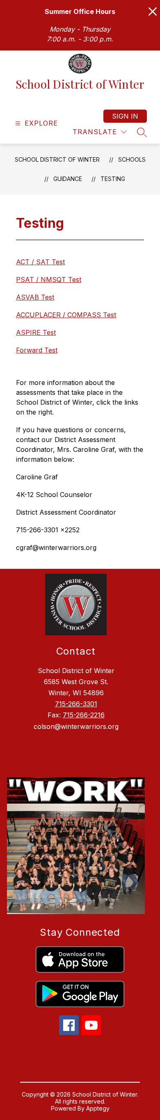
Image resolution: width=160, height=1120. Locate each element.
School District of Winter (57, 159)
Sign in (125, 116)
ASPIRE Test (36, 332)
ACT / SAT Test (40, 262)
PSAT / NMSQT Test (48, 279)
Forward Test (36, 350)
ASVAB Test (35, 297)
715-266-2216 (84, 715)
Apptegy (98, 1108)
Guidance (67, 178)
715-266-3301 (76, 704)
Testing (113, 178)
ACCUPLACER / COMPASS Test (66, 315)
